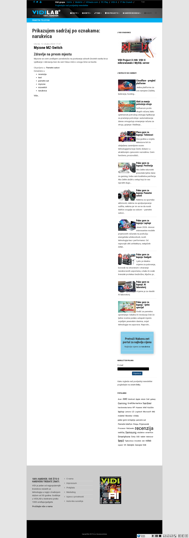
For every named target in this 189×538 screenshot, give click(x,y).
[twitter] (37, 2)
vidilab (148, 440)
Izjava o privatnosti (75, 496)
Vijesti (149, 13)
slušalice (140, 432)
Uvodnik (137, 441)
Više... (36, 95)
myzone (41, 84)
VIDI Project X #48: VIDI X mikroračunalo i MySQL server (133, 61)
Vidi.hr (69, 2)
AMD (125, 399)
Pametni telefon (125, 424)
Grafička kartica (135, 403)
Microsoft (147, 412)
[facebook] (34, 2)
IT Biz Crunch (126, 2)
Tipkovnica (129, 441)
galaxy (153, 399)
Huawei (139, 407)
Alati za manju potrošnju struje (144, 103)
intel (145, 407)
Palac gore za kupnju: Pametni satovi (144, 193)
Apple (138, 399)
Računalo (130, 428)
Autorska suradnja (74, 501)
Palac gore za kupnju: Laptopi (143, 222)
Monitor (128, 416)
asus (143, 399)
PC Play (104, 2)
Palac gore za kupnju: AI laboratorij (142, 285)
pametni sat (43, 81)
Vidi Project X (112, 13)
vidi (143, 441)
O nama (69, 478)
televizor (149, 437)
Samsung (130, 432)
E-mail (120, 365)
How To (87, 13)
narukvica (42, 90)
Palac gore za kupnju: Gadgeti (143, 255)
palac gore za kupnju (126, 420)
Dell (147, 399)
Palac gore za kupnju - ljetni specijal (143, 305)
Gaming (122, 403)
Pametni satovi (53, 67)
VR (125, 445)
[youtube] (40, 2)
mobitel (121, 416)
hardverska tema (125, 407)
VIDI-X (114, 2)
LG (133, 412)
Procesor (122, 428)
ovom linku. (135, 384)
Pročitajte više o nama (42, 506)
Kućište (150, 407)
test (40, 77)
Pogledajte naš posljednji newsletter (71, 5)
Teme (98, 13)
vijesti (120, 445)
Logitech (138, 412)
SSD (138, 437)
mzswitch (42, 87)
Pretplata (70, 487)
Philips (135, 424)
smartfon (149, 432)
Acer (120, 399)
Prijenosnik (144, 424)
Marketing (71, 492)
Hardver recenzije (132, 13)
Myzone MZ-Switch (48, 47)
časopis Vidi (140, 445)
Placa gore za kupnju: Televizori (144, 133)
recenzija (42, 74)
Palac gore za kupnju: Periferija (144, 164)
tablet (143, 437)
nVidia (136, 416)
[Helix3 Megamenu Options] (156, 13)
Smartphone (124, 436)
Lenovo (128, 412)
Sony (133, 437)
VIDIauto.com (92, 2)
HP (133, 407)
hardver (147, 403)
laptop (121, 411)
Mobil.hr (79, 2)
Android (131, 399)
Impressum (71, 483)
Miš (153, 412)
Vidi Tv (74, 13)
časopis (130, 445)
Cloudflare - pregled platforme (145, 82)
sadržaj (121, 432)
